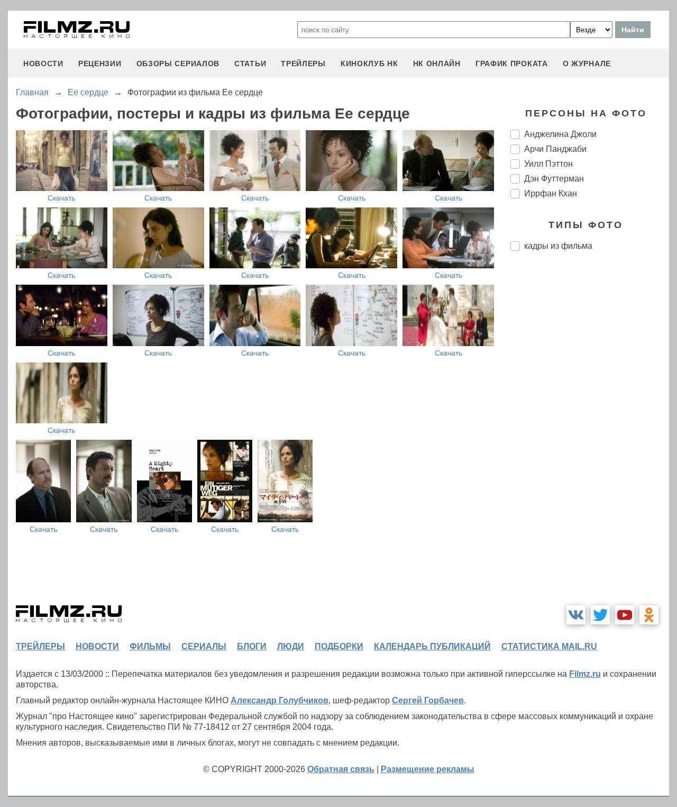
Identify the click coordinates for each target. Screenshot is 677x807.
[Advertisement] (589, 436)
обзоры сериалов (178, 63)
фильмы (150, 646)
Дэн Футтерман (554, 178)
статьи (250, 63)
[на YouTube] (624, 614)
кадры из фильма (558, 245)
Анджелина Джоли (560, 134)
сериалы (203, 646)
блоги (252, 646)
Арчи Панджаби (555, 148)
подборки (339, 646)
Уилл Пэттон (548, 163)
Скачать (61, 198)
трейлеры (303, 63)
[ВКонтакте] (575, 614)
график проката (511, 63)
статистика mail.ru (549, 646)
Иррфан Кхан (550, 193)
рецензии (100, 63)
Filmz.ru (585, 673)
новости (43, 63)
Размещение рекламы (427, 769)
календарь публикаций (432, 646)
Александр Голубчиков (279, 700)
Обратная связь (340, 769)
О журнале (587, 63)
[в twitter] (600, 614)
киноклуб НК (369, 63)
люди (290, 646)
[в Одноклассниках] (648, 614)
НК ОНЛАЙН (437, 63)
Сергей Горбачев (428, 700)
